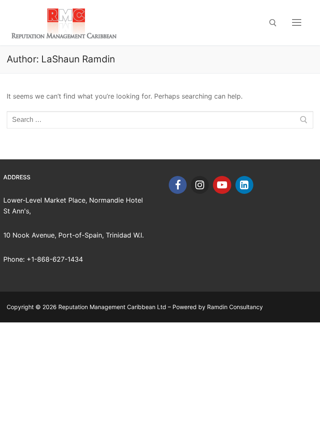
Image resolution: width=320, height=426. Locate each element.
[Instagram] (200, 185)
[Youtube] (222, 185)
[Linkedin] (244, 185)
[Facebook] (178, 185)
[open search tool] (273, 23)
